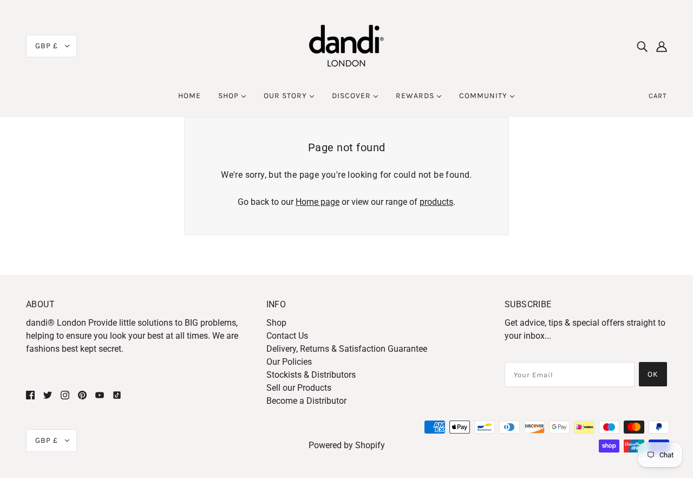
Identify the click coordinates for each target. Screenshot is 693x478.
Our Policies (289, 362)
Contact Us (287, 336)
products (436, 202)
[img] (642, 46)
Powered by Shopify (347, 445)
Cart (658, 96)
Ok (653, 374)
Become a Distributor (306, 401)
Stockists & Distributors (311, 375)
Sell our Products (298, 388)
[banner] (346, 45)
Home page (317, 202)
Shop (276, 323)
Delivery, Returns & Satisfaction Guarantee (346, 349)
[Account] (661, 46)
